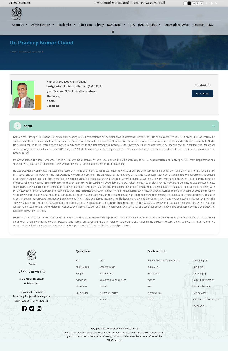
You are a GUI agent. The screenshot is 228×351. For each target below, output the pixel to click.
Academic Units (107, 266)
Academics (64, 25)
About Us (18, 25)
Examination (82, 292)
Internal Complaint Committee (163, 260)
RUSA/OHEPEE (147, 25)
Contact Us (81, 286)
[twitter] (32, 308)
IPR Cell (103, 286)
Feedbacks (198, 305)
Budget (80, 273)
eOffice (151, 279)
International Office (176, 25)
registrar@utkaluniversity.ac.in (35, 296)
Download (202, 93)
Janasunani (153, 273)
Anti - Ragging (106, 273)
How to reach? (200, 292)
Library (99, 25)
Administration (40, 25)
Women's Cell (155, 292)
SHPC (150, 299)
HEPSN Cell (198, 266)
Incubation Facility (109, 292)
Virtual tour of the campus (206, 299)
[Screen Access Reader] (206, 3)
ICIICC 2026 (153, 266)
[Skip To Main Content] (211, 3)
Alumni (103, 299)
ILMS (150, 286)
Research (198, 25)
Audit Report (82, 266)
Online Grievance (201, 286)
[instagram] (39, 308)
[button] (114, 31)
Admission (85, 25)
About (28, 126)
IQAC (132, 25)
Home (13, 51)
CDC (210, 25)
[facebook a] (25, 308)
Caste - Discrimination (203, 279)
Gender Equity (200, 260)
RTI (77, 260)
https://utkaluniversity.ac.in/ (35, 300)
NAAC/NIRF (114, 25)
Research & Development (113, 279)
